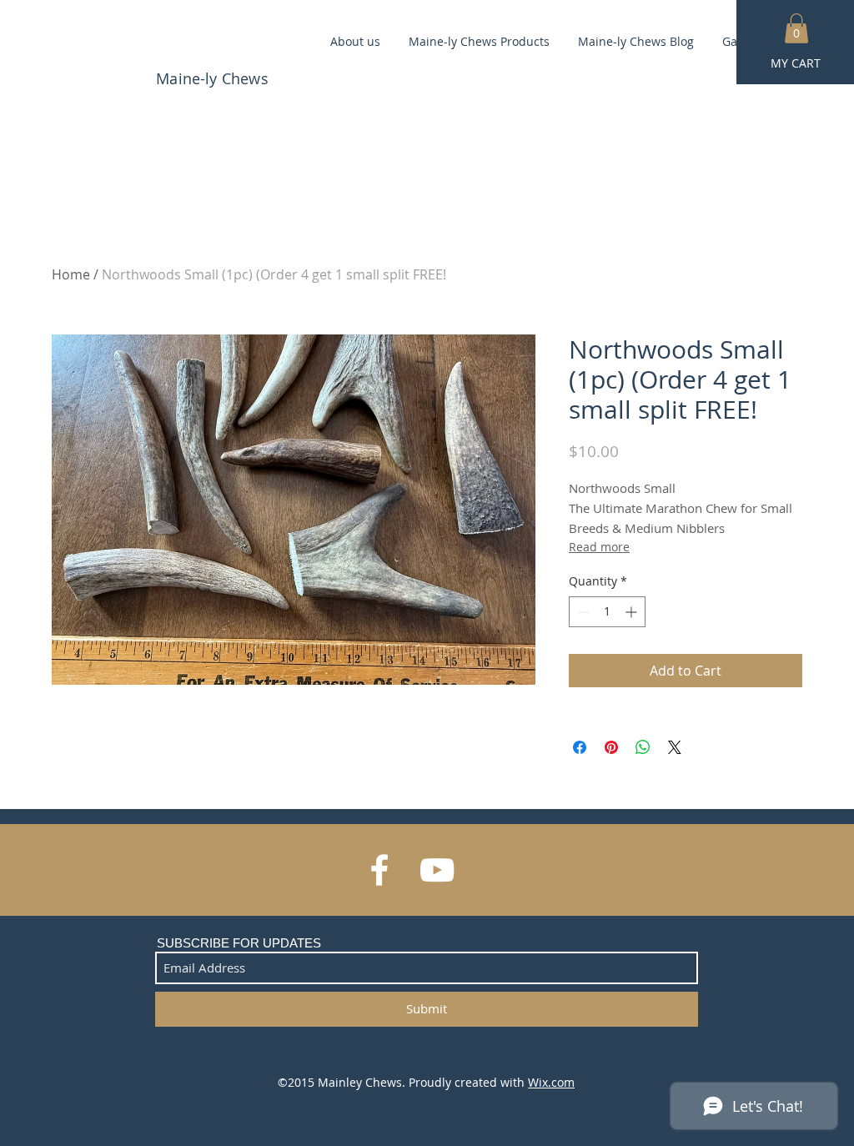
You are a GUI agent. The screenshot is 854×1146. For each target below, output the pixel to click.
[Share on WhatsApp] (643, 747)
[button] (796, 28)
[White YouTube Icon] (437, 870)
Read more (599, 547)
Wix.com (551, 1082)
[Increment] (632, 611)
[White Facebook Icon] (379, 870)
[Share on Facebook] (580, 747)
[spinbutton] (607, 611)
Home (71, 274)
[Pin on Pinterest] (611, 747)
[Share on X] (675, 747)
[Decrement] (581, 611)
